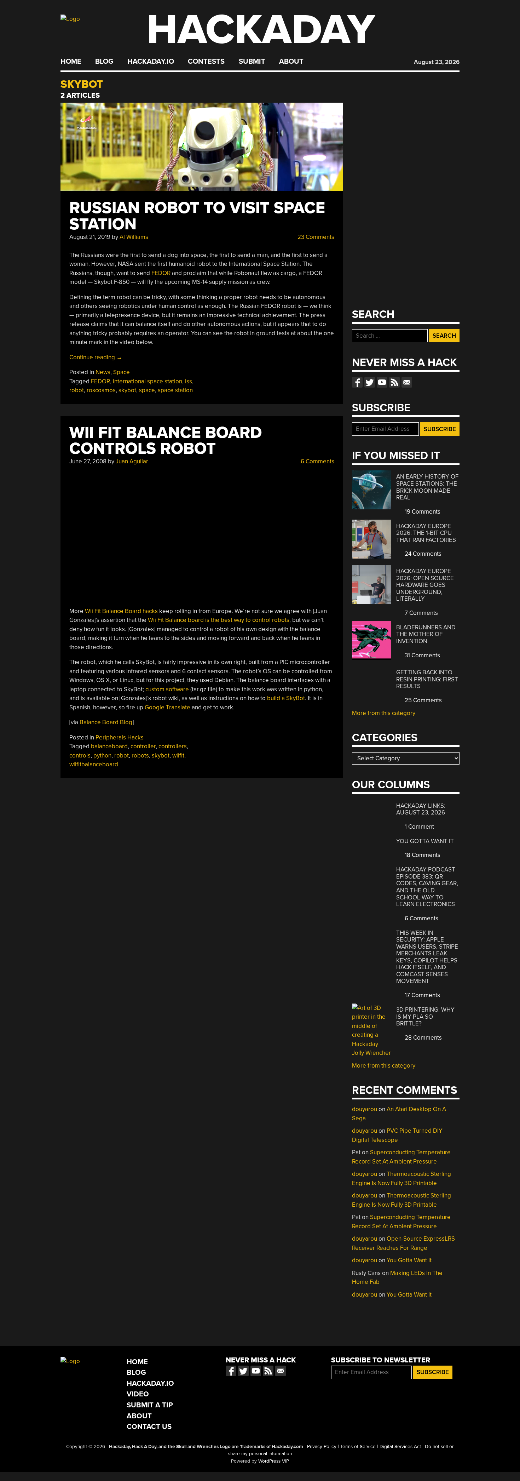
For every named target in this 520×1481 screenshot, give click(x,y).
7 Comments (420, 613)
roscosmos (101, 390)
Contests (206, 61)
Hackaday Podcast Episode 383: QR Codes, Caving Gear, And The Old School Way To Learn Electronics (427, 887)
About (291, 61)
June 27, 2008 (87, 461)
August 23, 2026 (437, 62)
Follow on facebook (357, 382)
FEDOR (161, 273)
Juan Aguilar (132, 461)
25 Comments (422, 700)
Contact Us (149, 1426)
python (102, 755)
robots (140, 755)
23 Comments (315, 237)
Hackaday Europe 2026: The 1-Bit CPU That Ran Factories (426, 533)
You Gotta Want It (425, 841)
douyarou (364, 1109)
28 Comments (422, 1037)
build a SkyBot (286, 698)
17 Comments (421, 995)
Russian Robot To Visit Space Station (197, 216)
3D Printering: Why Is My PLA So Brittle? (425, 1016)
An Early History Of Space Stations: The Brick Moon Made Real (427, 487)
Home (70, 61)
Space (121, 372)
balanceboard (109, 746)
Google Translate (167, 707)
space (147, 390)
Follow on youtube (382, 382)
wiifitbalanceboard (93, 764)
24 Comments (422, 553)
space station (175, 390)
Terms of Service (358, 1446)
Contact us (406, 382)
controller (143, 746)
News (103, 372)
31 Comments (421, 655)
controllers (172, 746)
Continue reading (95, 357)
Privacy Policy (321, 1446)
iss (188, 381)
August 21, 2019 (89, 237)
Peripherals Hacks (120, 737)
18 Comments (421, 855)
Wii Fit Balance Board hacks (121, 611)
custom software (167, 689)
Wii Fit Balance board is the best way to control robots (218, 620)
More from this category (383, 713)
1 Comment (418, 826)
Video (138, 1394)
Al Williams (134, 237)
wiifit (178, 755)
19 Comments (421, 511)
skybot (127, 390)
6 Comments (316, 461)
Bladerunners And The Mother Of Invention (426, 634)
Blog (104, 61)
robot (76, 390)
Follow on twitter (369, 382)
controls (80, 755)
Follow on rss (394, 382)
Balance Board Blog (106, 722)
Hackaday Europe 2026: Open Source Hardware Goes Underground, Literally (425, 584)
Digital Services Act (400, 1446)
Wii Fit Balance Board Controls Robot (165, 441)
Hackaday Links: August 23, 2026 (420, 809)
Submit (252, 61)
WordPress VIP (273, 1461)
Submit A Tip (150, 1405)
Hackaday (260, 30)
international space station (147, 381)
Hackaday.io (150, 61)
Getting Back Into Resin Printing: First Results (427, 679)
